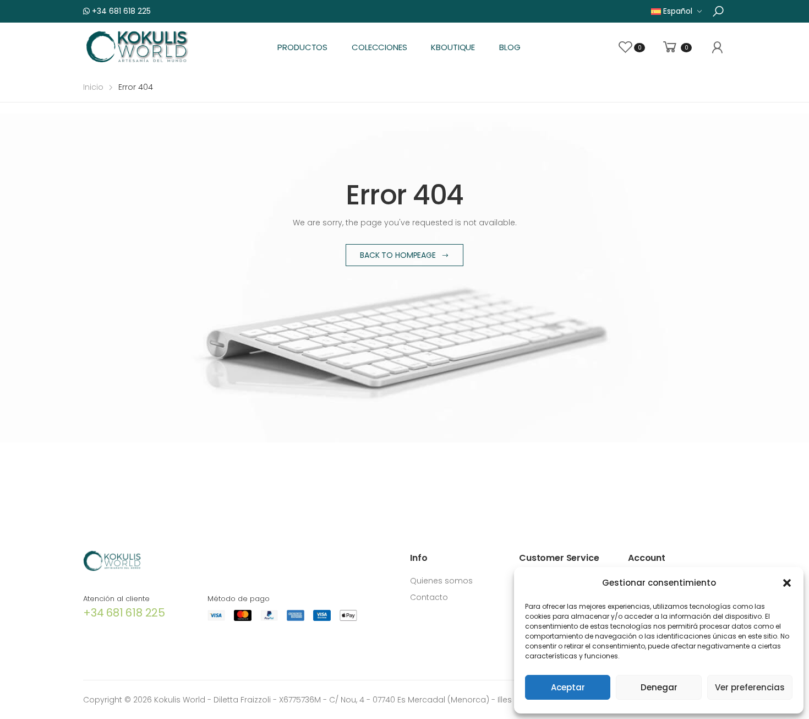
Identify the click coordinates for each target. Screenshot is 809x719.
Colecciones (379, 47)
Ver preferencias (750, 687)
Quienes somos (441, 580)
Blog (509, 47)
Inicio (93, 87)
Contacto (429, 597)
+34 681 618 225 (120, 11)
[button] (786, 582)
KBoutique (453, 47)
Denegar (659, 687)
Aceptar (568, 687)
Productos (302, 47)
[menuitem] (676, 11)
